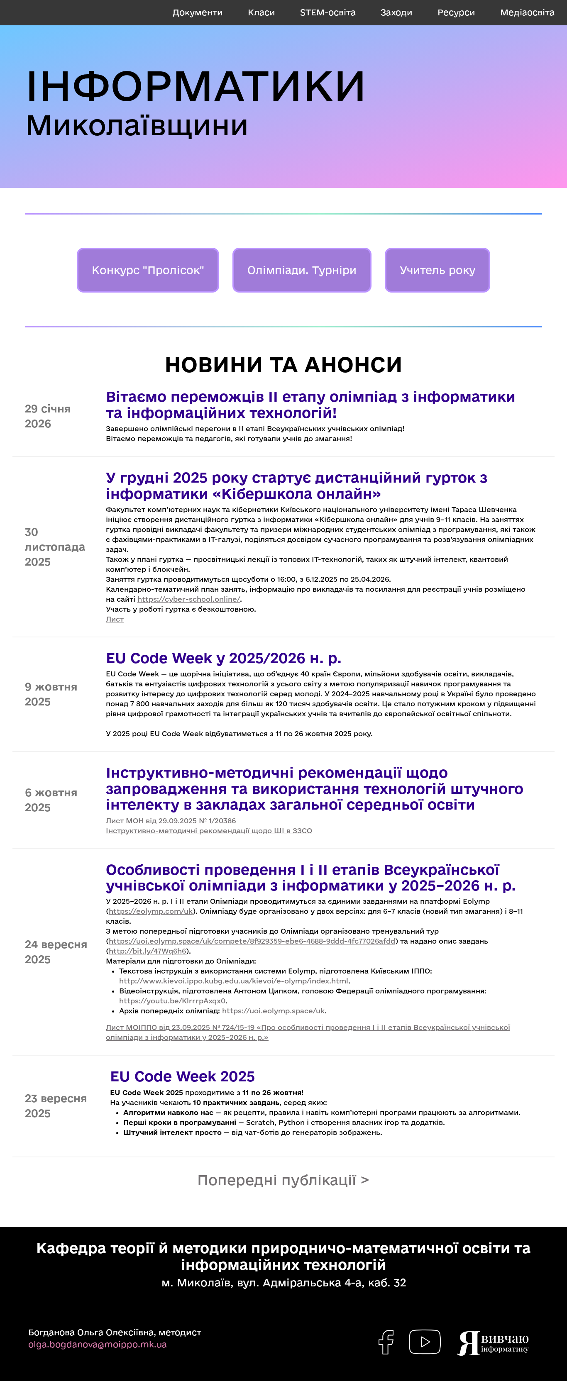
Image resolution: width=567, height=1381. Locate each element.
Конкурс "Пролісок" (148, 270)
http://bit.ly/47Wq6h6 (147, 951)
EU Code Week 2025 (182, 1076)
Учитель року (437, 270)
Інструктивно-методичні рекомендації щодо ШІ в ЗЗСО (209, 830)
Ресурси (456, 12)
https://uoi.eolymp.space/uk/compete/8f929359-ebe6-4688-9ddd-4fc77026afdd (252, 941)
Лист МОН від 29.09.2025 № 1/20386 (171, 821)
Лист (115, 619)
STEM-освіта (328, 12)
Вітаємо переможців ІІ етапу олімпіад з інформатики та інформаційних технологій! (311, 404)
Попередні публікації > (283, 1180)
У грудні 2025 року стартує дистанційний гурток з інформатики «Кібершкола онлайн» (296, 485)
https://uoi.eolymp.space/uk (273, 1011)
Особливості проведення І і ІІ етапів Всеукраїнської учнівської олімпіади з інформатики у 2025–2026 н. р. (311, 877)
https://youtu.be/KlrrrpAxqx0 (172, 1001)
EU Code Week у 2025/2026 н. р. (224, 658)
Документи (198, 12)
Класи (261, 12)
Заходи (397, 12)
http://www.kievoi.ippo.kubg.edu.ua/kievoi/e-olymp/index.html (233, 981)
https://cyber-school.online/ (188, 599)
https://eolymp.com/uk (151, 911)
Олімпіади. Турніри (302, 270)
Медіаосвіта (527, 12)
